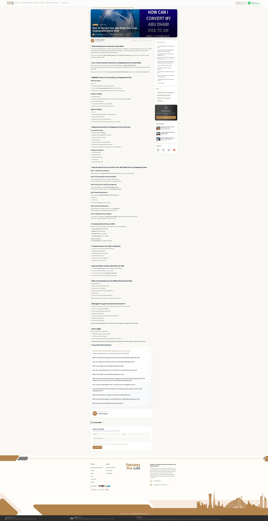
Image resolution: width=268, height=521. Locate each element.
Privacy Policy (114, 444)
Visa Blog (96, 7)
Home (92, 7)
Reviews (92, 482)
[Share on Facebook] (138, 41)
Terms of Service (122, 444)
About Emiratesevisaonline (97, 467)
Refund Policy (109, 473)
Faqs (92, 476)
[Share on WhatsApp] (147, 41)
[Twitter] (101, 490)
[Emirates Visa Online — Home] (10, 2)
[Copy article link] (150, 41)
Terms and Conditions (111, 467)
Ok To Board (93, 479)
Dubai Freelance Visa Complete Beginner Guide (167, 133)
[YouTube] (174, 150)
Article (92, 473)
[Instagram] (105, 490)
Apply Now (166, 117)
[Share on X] (141, 41)
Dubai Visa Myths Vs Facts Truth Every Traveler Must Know (167, 138)
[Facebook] (158, 150)
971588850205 (157, 481)
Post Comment (97, 447)
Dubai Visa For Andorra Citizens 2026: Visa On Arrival (167, 127)
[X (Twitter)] (163, 150)
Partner (92, 470)
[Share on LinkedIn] (144, 41)
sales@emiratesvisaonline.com (161, 484)
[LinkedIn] (169, 150)
